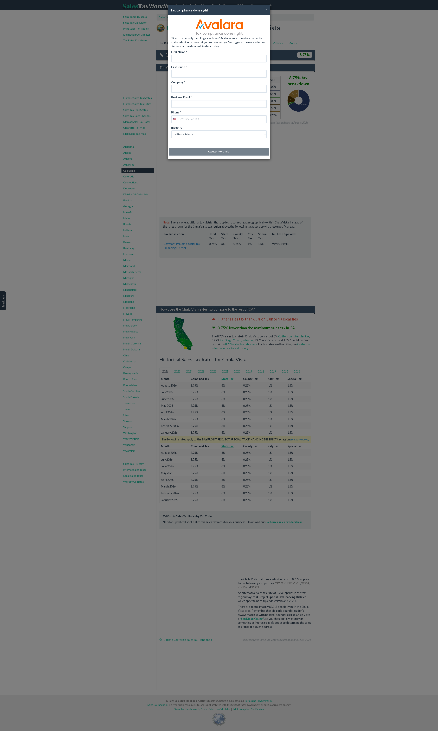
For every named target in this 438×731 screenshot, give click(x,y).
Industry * (177, 127)
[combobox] (175, 119)
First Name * (179, 52)
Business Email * (181, 97)
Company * (178, 82)
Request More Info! (219, 151)
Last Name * (179, 67)
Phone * (176, 112)
